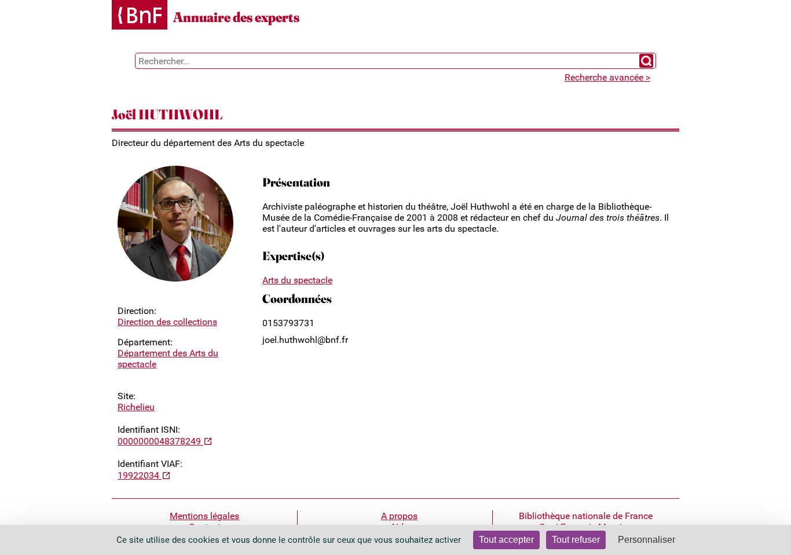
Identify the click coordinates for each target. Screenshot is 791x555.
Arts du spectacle (297, 280)
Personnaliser (646, 540)
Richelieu (136, 406)
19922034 (140, 475)
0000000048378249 (160, 441)
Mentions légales (204, 515)
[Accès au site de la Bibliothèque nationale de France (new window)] (140, 16)
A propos (399, 515)
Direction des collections (167, 321)
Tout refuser (576, 540)
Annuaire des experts (236, 17)
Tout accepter (506, 540)
